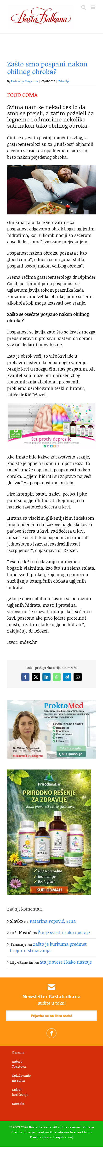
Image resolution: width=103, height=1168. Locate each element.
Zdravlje (63, 81)
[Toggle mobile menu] (93, 7)
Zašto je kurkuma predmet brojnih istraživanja (48, 947)
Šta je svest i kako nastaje (64, 932)
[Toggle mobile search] (83, 7)
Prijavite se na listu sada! (51, 1016)
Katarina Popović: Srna (53, 921)
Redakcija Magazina (24, 81)
